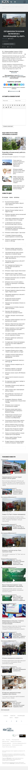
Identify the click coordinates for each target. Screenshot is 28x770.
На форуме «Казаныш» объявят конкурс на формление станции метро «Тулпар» (15, 401)
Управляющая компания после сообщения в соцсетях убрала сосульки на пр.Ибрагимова (13, 416)
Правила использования (16, 741)
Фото (11, 717)
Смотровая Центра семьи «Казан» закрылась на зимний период (14, 253)
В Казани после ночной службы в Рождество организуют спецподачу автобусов (14, 283)
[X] (11, 85)
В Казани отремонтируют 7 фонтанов (15, 232)
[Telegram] (23, 85)
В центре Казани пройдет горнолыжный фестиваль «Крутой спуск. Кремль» (14, 203)
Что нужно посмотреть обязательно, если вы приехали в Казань (15, 334)
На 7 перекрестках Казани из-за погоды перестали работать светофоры (13, 266)
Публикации (21, 715)
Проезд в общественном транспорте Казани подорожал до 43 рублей (15, 324)
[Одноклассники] (7, 85)
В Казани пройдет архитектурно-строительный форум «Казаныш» (14, 249)
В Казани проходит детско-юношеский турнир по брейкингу (15, 215)
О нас (3, 739)
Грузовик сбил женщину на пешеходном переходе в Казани (13, 312)
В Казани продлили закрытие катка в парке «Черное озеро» (15, 291)
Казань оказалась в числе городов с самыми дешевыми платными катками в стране (15, 329)
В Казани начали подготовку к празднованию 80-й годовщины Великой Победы (13, 411)
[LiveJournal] (15, 85)
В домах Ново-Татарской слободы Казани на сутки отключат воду (14, 429)
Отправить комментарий (8, 126)
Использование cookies (17, 745)
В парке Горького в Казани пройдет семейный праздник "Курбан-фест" (14, 442)
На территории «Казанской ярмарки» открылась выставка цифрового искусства (15, 343)
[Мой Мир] (9, 85)
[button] (3, 105)
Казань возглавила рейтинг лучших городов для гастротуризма (14, 433)
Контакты (8, 739)
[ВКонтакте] (5, 85)
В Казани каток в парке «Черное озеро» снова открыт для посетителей (15, 274)
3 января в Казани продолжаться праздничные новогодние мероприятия (14, 356)
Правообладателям (6, 745)
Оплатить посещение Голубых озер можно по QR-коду (14, 240)
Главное (5, 715)
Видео (16, 717)
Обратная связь (5, 741)
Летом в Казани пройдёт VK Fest (14, 207)
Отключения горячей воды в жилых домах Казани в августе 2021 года (14, 421)
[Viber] (17, 85)
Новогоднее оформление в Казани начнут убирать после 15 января (14, 219)
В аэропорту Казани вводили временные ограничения (13, 299)
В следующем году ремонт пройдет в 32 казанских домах (15, 382)
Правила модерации (6, 743)
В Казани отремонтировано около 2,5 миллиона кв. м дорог (15, 320)
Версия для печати (14, 91)
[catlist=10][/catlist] (13, 474)
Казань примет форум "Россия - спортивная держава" (13, 438)
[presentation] (3, 105)
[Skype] (21, 85)
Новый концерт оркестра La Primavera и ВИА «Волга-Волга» (15, 257)
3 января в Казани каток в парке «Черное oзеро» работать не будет (14, 351)
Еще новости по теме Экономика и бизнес (10, 133)
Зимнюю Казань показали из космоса (15, 347)
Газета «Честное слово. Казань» (9, 746)
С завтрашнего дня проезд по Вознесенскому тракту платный (13, 223)
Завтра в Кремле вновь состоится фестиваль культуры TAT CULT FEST (14, 425)
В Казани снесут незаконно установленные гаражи (12, 405)
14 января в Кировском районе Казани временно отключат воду (14, 236)
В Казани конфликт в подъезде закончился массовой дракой (13, 369)
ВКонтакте (20, 75)
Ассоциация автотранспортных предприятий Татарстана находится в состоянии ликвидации (15, 228)
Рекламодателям (15, 739)
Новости (12, 715)
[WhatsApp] (19, 85)
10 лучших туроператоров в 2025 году (15, 287)
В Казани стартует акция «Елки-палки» (15, 270)
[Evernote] (13, 85)
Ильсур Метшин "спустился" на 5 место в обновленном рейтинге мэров (14, 395)
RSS (9, 76)
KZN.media (4, 38)
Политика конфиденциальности (19, 743)
